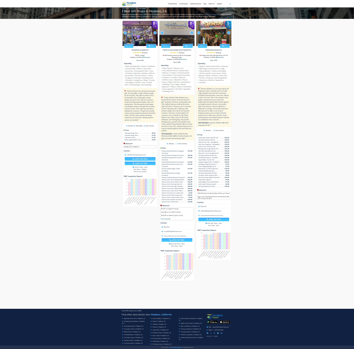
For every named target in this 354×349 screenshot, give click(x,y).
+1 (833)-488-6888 (218, 330)
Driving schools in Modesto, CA (133, 340)
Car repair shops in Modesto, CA (133, 337)
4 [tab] (141, 41)
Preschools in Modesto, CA (160, 341)
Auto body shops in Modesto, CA (133, 326)
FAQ (204, 4)
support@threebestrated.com (220, 327)
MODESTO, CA (133, 8)
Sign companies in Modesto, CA (189, 326)
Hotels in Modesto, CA (158, 321)
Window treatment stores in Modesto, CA (191, 338)
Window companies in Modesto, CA (191, 334)
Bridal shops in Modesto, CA (132, 332)
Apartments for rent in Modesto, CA (134, 318)
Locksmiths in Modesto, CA (160, 330)
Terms (216, 336)
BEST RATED (125, 8)
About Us (212, 4)
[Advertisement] (177, 296)
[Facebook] (207, 333)
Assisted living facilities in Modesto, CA (133, 322)
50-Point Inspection (212, 14)
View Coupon (165, 219)
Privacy (209, 336)
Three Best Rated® (176, 347)
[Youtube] (218, 333)
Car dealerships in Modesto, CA (133, 334)
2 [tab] (138, 41)
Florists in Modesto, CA (159, 327)
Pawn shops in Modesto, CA (160, 335)
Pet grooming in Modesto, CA (161, 338)
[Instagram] (214, 333)
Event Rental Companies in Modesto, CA (190, 319)
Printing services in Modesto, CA (161, 344)
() (145, 52)
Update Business (195, 4)
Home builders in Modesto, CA (161, 318)
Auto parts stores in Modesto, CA (134, 329)
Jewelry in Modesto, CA (159, 324)
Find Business (172, 4)
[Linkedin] (221, 333)
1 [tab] (174, 41)
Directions (147, 57)
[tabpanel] (140, 33)
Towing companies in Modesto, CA (190, 329)
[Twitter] (211, 333)
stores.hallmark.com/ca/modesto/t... (175, 236)
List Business (183, 4)
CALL (129, 46)
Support (219, 4)
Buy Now (167, 227)
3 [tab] (177, 41)
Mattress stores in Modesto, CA (161, 333)
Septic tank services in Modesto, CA (191, 323)
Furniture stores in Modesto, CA (133, 343)
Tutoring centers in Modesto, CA (190, 332)
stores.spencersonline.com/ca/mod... (212, 215)
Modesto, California (161, 314)
